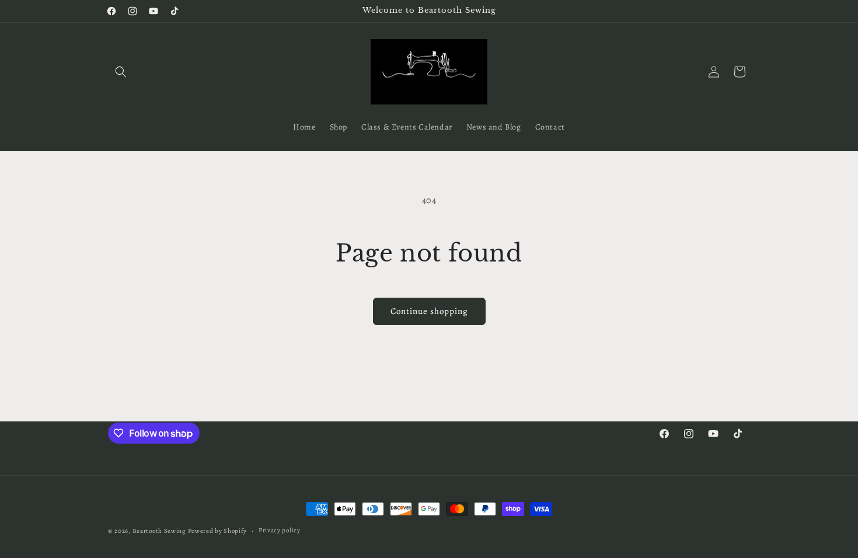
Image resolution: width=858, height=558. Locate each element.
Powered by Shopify (217, 530)
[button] (121, 72)
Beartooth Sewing (159, 530)
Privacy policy (280, 530)
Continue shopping (429, 311)
